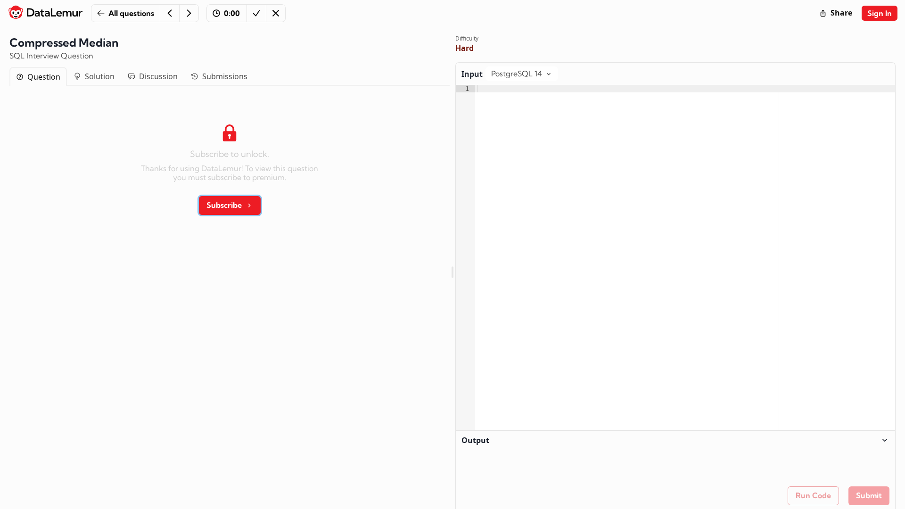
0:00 (232, 13)
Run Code (813, 495)
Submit (869, 495)
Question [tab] (43, 77)
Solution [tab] (100, 76)
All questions (131, 13)
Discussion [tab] (158, 76)
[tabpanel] (229, 166)
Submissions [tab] (224, 76)
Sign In (879, 13)
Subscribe (224, 205)
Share (841, 13)
